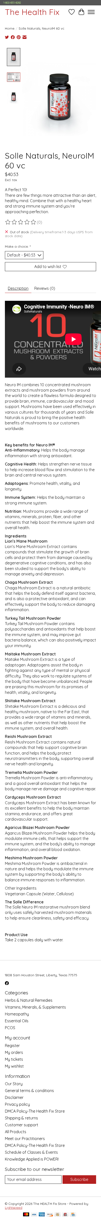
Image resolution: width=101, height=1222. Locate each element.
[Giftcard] (65, 1214)
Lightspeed (13, 1208)
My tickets (14, 1059)
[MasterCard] (26, 1214)
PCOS (10, 1027)
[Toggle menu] (91, 12)
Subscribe (79, 1179)
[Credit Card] (73, 1214)
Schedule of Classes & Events (31, 1152)
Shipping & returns (21, 1118)
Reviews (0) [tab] (44, 288)
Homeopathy (17, 1014)
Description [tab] (18, 288)
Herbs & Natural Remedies (28, 1000)
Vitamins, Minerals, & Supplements (35, 1007)
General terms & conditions (29, 1090)
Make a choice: (18, 246)
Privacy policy (17, 1104)
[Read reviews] (21, 222)
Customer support (21, 1124)
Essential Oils (16, 1020)
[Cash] (57, 1214)
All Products (15, 1131)
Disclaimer (14, 1097)
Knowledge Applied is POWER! (32, 1159)
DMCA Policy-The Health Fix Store (35, 1111)
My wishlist (14, 1066)
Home (9, 28)
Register (12, 1045)
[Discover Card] (50, 1214)
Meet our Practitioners (25, 1138)
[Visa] (34, 1214)
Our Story (14, 1083)
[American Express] (42, 1214)
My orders (14, 1052)
